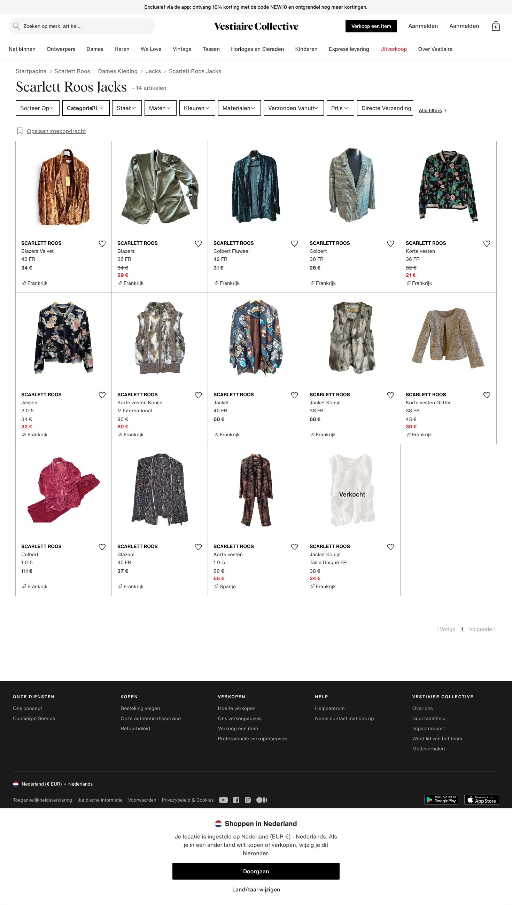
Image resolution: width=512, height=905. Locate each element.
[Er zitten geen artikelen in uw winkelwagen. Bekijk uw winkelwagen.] (496, 26)
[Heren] (135, 49)
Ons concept (27, 708)
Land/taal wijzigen (256, 889)
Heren (122, 49)
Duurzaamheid (429, 718)
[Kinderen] (323, 49)
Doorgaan (256, 871)
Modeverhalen (428, 748)
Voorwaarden (142, 800)
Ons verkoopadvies (240, 718)
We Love (151, 49)
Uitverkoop (393, 49)
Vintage (182, 49)
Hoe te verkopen (236, 708)
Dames (95, 49)
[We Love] (167, 49)
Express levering (349, 49)
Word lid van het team (437, 738)
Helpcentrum (330, 708)
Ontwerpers (61, 49)
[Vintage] (197, 49)
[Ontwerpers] (81, 49)
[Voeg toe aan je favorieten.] (102, 244)
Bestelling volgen (140, 708)
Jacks (153, 71)
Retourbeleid (135, 728)
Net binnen (22, 49)
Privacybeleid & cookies (188, 800)
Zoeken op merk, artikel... (52, 26)
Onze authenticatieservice (151, 718)
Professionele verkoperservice (252, 738)
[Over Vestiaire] (458, 49)
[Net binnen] (41, 49)
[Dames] (109, 49)
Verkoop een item (371, 26)
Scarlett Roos (72, 71)
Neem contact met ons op (344, 718)
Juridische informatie (100, 800)
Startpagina (31, 71)
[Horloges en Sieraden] (289, 49)
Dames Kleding (118, 71)
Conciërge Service (34, 718)
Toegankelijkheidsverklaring (42, 800)
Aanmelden (423, 26)
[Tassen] (225, 49)
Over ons (422, 708)
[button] (496, 26)
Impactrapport (428, 728)
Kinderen (306, 49)
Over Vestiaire (435, 49)
